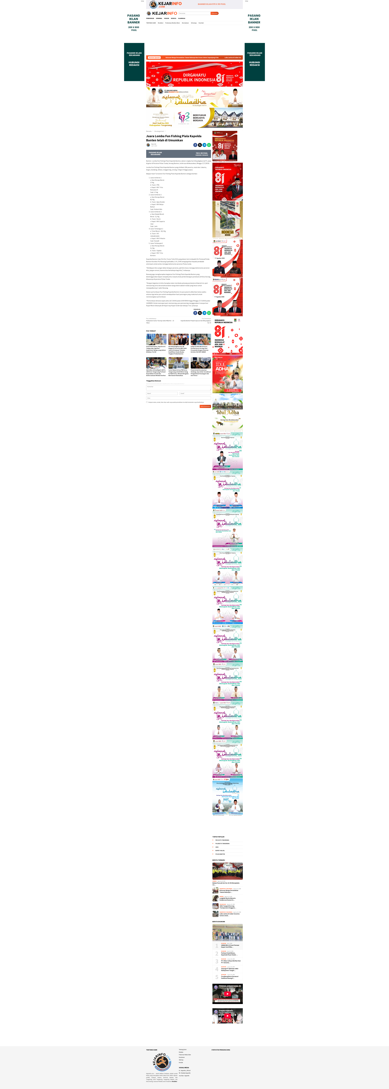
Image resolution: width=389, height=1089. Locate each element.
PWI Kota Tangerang (222, 840)
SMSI (217, 847)
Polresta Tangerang (222, 843)
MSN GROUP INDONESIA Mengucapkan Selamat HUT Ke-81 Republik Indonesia (233, 57)
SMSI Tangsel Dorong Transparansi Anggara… (228, 907)
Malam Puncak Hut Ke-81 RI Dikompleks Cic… (225, 884)
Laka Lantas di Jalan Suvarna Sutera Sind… (229, 915)
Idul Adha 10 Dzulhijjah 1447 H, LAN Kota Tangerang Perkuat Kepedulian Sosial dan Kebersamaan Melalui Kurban (156, 372)
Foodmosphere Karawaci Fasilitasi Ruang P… (229, 977)
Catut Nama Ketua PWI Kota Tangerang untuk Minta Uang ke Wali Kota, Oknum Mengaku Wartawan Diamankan (178, 372)
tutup (142, 1)
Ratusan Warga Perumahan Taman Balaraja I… (229, 891)
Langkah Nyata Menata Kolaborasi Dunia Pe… (228, 899)
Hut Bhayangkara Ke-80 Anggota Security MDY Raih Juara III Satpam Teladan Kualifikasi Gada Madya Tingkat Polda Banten (177, 350)
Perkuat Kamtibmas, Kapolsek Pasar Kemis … (229, 954)
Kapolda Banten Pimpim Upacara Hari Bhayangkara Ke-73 (196, 321)
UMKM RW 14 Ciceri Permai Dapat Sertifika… (230, 946)
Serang (214, 881)
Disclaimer (182, 1057)
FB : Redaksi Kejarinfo (185, 1073)
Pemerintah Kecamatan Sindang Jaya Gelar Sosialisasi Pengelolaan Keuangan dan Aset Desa (201, 372)
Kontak (181, 1062)
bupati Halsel (220, 850)
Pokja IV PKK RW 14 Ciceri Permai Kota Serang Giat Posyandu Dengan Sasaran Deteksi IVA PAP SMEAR (199, 349)
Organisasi (223, 904)
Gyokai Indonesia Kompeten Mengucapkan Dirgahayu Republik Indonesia (174, 57)
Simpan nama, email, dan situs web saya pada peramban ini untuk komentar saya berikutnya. (176, 402)
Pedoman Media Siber (185, 1055)
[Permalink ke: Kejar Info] (148, 145)
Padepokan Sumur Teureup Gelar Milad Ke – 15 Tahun (160, 321)
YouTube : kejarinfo (184, 1076)
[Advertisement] (194, 40)
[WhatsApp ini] (209, 145)
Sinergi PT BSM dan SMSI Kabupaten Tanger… (229, 969)
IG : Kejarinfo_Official (184, 1070)
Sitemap (181, 1060)
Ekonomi (223, 943)
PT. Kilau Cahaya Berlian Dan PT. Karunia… (231, 962)
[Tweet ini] (200, 145)
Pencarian (215, 13)
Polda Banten (220, 854)
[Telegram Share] (204, 145)
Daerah (222, 896)
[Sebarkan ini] (195, 145)
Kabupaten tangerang (226, 888)
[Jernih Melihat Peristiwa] (162, 13)
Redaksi (174, 1081)
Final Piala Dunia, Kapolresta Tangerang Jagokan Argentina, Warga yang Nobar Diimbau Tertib (156, 349)
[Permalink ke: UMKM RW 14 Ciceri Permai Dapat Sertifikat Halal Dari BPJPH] (227, 932)
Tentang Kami (182, 1049)
